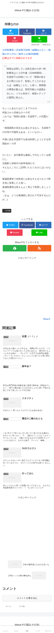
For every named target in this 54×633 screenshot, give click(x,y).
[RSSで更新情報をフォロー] (39, 248)
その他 (7, 211)
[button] (48, 386)
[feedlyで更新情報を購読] (14, 248)
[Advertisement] (27, 287)
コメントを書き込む (27, 598)
